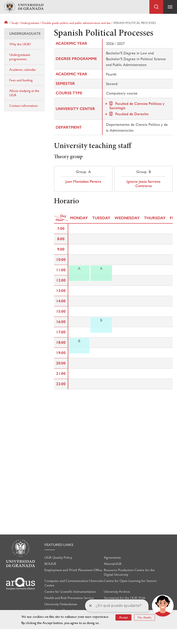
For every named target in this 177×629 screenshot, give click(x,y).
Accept (123, 617)
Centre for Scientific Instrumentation (70, 592)
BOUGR (50, 564)
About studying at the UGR (24, 93)
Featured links (58, 545)
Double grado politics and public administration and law (76, 23)
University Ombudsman (60, 604)
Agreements (112, 557)
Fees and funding (21, 80)
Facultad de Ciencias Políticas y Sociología (136, 105)
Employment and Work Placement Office (73, 570)
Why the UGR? (20, 44)
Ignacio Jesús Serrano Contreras (143, 183)
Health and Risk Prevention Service (69, 598)
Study (14, 23)
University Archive (117, 592)
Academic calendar (22, 70)
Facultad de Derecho (132, 114)
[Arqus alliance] (20, 583)
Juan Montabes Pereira (83, 181)
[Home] (23, 7)
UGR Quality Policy (58, 557)
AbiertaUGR (113, 564)
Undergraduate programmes (19, 57)
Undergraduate (30, 23)
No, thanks (144, 617)
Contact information (23, 106)
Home (6, 23)
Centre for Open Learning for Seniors (130, 581)
